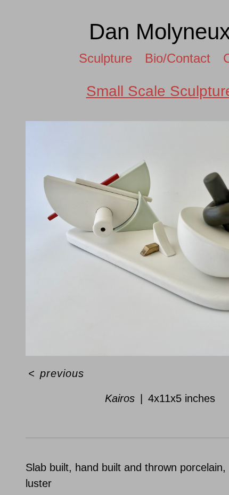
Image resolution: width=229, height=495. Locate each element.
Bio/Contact (180, 58)
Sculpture (101, 58)
